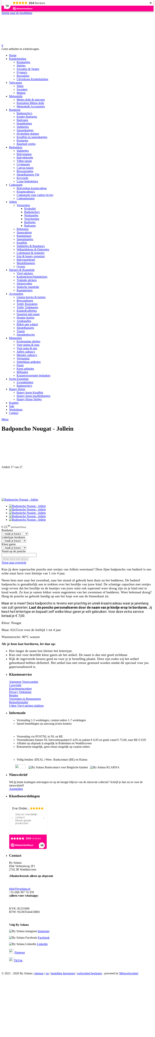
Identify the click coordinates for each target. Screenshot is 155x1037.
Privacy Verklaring (20, 692)
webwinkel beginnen (89, 973)
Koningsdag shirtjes (28, 341)
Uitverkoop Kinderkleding (32, 79)
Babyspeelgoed (26, 259)
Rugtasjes (22, 140)
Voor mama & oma (28, 344)
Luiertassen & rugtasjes (30, 252)
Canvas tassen (25, 167)
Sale (11, 406)
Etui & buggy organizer (31, 256)
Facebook (44, 937)
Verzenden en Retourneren (25, 698)
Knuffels (22, 242)
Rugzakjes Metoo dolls (30, 103)
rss (47, 973)
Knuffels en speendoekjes (32, 137)
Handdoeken (24, 123)
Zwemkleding (25, 382)
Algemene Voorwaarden (23, 681)
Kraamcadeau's (26, 191)
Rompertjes (23, 62)
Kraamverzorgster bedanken (33, 375)
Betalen (13, 695)
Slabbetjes (23, 126)
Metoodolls (15, 96)
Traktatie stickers (27, 280)
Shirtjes (21, 65)
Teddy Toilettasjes (27, 307)
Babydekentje (25, 157)
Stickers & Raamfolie (22, 270)
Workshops (15, 409)
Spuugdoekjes (25, 130)
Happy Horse (17, 389)
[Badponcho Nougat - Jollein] (20, 499)
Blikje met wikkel (27, 324)
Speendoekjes (25, 239)
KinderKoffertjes (27, 310)
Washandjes (31, 215)
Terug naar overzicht (14, 562)
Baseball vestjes (26, 143)
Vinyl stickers (25, 273)
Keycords (22, 178)
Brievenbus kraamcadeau (32, 188)
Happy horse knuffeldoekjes (33, 396)
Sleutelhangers (25, 327)
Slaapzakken (24, 232)
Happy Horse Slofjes (29, 399)
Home (12, 55)
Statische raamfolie (28, 287)
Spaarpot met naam (28, 314)
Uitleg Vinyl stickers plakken (26, 705)
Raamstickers (25, 290)
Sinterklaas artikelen (29, 361)
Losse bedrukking (27, 181)
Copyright (15, 685)
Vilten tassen (24, 161)
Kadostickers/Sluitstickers (32, 276)
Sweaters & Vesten (28, 69)
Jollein (13, 201)
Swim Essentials (19, 378)
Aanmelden (16, 788)
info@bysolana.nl (19, 888)
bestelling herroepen (63, 973)
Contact (13, 413)
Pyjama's (22, 72)
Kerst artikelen (25, 368)
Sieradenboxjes (26, 334)
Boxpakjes (23, 75)
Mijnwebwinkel (128, 973)
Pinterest (20, 952)
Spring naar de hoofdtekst (17, 13)
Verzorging (23, 205)
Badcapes (22, 120)
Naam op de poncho (14, 551)
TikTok (18, 960)
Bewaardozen (25, 300)
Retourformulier (18, 702)
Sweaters (22, 89)
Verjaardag (23, 358)
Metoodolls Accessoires (31, 106)
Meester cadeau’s (27, 355)
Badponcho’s (24, 113)
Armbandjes (24, 321)
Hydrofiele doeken (28, 133)
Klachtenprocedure (20, 688)
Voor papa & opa (27, 348)
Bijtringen (23, 229)
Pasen (20, 365)
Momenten (15, 338)
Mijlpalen (22, 372)
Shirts (20, 86)
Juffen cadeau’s (26, 351)
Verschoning (31, 218)
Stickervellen (24, 283)
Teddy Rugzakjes (27, 304)
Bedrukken (15, 147)
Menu (5, 419)
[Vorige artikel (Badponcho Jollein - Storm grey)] (77, 450)
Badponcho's (32, 212)
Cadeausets (15, 184)
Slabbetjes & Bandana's (31, 246)
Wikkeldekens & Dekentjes (33, 249)
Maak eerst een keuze (15, 559)
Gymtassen (23, 164)
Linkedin (42, 944)
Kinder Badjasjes (27, 116)
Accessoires (16, 293)
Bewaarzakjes (25, 171)
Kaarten (14, 402)
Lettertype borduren (13, 537)
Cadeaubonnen (26, 198)
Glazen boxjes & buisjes (31, 297)
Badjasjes (30, 222)
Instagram (43, 931)
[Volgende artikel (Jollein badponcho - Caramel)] (77, 483)
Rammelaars (24, 235)
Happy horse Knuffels (30, 392)
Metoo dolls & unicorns (31, 99)
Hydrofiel (30, 208)
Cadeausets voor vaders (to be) (35, 195)
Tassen (21, 331)
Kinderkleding (17, 58)
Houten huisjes (25, 317)
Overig (21, 266)
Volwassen (15, 82)
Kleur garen (9, 544)
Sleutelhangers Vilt (28, 174)
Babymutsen (24, 154)
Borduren (14, 109)
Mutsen (21, 92)
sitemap (38, 973)
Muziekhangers (26, 263)
